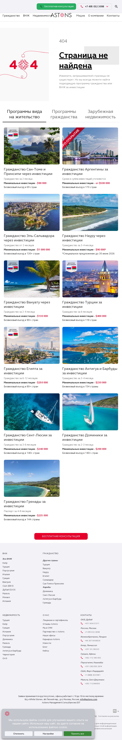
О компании (96, 15)
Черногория (9, 654)
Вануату (47, 568)
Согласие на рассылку (108, 716)
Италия (6, 574)
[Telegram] (6, 10)
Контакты (113, 15)
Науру (46, 572)
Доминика (48, 591)
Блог (45, 647)
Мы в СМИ (47, 628)
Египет (46, 576)
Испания (7, 601)
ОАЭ (5, 658)
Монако (6, 597)
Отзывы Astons (50, 624)
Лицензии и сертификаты (55, 620)
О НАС (46, 615)
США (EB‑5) (8, 586)
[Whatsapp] (6, 3)
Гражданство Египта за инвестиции (23, 371)
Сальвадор (48, 580)
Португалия (8, 570)
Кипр (5, 563)
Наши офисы (49, 635)
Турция (6, 567)
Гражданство (11, 15)
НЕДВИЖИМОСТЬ (11, 615)
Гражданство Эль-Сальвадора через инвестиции (29, 238)
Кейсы (46, 651)
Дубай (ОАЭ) (9, 589)
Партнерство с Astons (53, 631)
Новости (47, 643)
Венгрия (7, 582)
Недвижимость (42, 15)
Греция (6, 578)
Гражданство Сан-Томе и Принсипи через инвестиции (28, 171)
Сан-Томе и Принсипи (53, 583)
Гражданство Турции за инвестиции (82, 304)
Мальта (6, 593)
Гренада (47, 603)
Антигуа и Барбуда (52, 599)
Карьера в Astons (51, 639)
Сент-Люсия (49, 595)
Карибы (47, 587)
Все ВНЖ (7, 559)
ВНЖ (26, 15)
